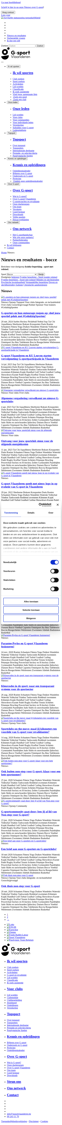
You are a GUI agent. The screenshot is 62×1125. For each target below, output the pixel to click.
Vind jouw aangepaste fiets (25, 94)
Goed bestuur (19, 212)
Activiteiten (18, 84)
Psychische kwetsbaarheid (13, 282)
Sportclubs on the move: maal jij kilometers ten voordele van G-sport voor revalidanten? (29, 730)
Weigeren (31, 618)
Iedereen (15, 277)
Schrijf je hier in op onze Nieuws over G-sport (22, 7)
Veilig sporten (19, 217)
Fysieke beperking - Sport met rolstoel (18, 279)
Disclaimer (34, 1121)
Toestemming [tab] (11, 512)
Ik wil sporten (13, 66)
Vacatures (17, 209)
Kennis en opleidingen (17, 159)
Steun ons (14, 1081)
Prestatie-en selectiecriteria (19, 1028)
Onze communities (21, 242)
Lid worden (18, 86)
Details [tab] (31, 512)
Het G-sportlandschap (23, 235)
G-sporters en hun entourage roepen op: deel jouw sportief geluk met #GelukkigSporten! (30, 314)
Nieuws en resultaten (16, 35)
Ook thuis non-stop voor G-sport (20, 886)
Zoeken (4, 45)
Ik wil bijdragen (14, 245)
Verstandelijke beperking (37, 282)
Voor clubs (17, 117)
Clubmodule (12, 997)
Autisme (19, 285)
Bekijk (41, 274)
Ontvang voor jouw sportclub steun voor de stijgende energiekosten (27, 442)
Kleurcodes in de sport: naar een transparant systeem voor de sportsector (27, 688)
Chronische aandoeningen (35, 285)
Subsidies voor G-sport (23, 127)
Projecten (17, 178)
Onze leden (13, 102)
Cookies (44, 1121)
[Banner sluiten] (58, 505)
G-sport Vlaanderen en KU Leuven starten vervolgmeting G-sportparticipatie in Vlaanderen (30, 357)
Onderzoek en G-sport (23, 176)
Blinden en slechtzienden (47, 279)
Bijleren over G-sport (22, 173)
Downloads (18, 214)
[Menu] (2, 62)
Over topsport (19, 145)
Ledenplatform (19, 130)
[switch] (54, 571)
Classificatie (18, 89)
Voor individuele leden (23, 122)
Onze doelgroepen (21, 204)
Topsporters (18, 148)
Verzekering (18, 125)
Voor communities (21, 120)
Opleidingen (12, 1005)
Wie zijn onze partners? (23, 237)
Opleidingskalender (21, 171)
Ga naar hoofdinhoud (11, 2)
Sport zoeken (19, 81)
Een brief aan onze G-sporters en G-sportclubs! (29, 849)
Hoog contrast (8, 12)
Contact (10, 247)
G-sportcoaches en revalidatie (26, 201)
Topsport (11, 133)
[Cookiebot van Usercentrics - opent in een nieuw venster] (39, 505)
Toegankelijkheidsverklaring (14, 1121)
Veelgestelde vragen (16, 38)
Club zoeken (18, 79)
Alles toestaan (31, 601)
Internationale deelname (23, 150)
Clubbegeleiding (14, 1000)
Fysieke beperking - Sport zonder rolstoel (38, 277)
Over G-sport (13, 184)
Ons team (17, 206)
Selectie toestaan (31, 610)
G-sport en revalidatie (17, 975)
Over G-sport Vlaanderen (24, 199)
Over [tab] (50, 512)
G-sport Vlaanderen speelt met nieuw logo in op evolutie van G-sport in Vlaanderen (29, 485)
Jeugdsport (12, 1002)
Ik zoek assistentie (21, 92)
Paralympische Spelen (23, 156)
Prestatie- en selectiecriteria (25, 153)
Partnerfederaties (20, 240)
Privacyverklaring (21, 219)
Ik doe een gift (13, 40)
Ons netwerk (13, 222)
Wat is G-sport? (20, 196)
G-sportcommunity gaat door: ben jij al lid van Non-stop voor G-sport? (29, 813)
